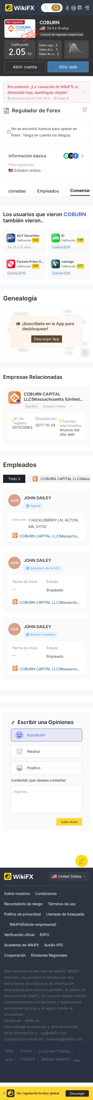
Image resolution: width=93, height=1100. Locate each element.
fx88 (9, 1051)
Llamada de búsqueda (65, 914)
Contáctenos (46, 893)
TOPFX (26, 1051)
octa (9, 1059)
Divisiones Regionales (49, 955)
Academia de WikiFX (21, 945)
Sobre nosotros (17, 893)
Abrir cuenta (25, 66)
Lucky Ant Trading (53, 1051)
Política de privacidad (22, 914)
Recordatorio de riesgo (23, 904)
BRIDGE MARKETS (57, 1059)
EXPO (44, 934)
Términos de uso (62, 904)
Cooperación (15, 955)
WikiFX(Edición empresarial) (33, 924)
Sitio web (68, 66)
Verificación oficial (19, 934)
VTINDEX (27, 1059)
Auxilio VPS (53, 945)
